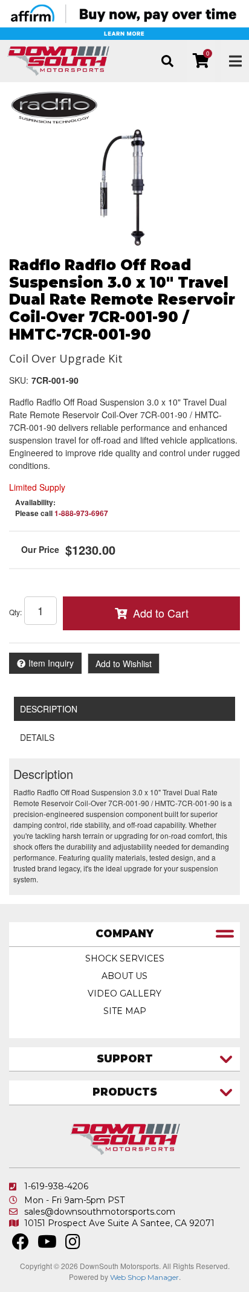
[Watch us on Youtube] (47, 1244)
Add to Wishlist (123, 663)
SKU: (18, 380)
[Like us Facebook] (20, 1244)
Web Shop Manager (144, 1277)
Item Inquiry (51, 663)
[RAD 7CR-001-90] (124, 187)
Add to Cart (161, 613)
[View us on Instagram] (72, 1244)
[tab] (124, 934)
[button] (167, 61)
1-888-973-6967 (81, 513)
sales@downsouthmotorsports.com (99, 1211)
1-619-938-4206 (56, 1186)
